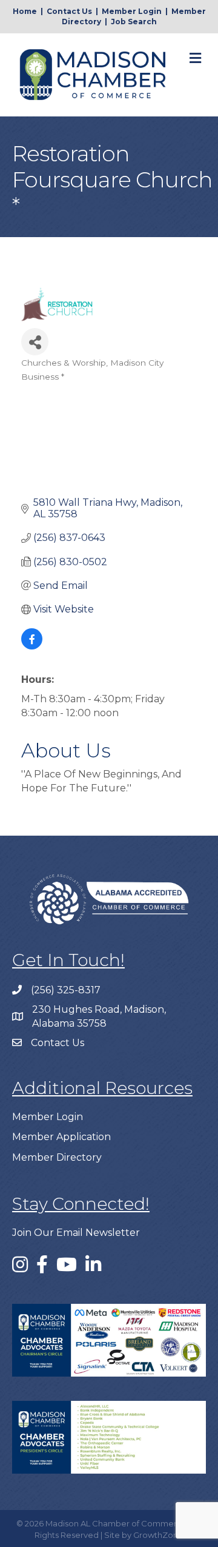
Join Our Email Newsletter (76, 1232)
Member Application (61, 1137)
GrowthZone (158, 1535)
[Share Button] (34, 341)
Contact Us (69, 11)
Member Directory (57, 1157)
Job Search (134, 21)
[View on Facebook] (31, 646)
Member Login (132, 11)
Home (25, 11)
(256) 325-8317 (66, 990)
